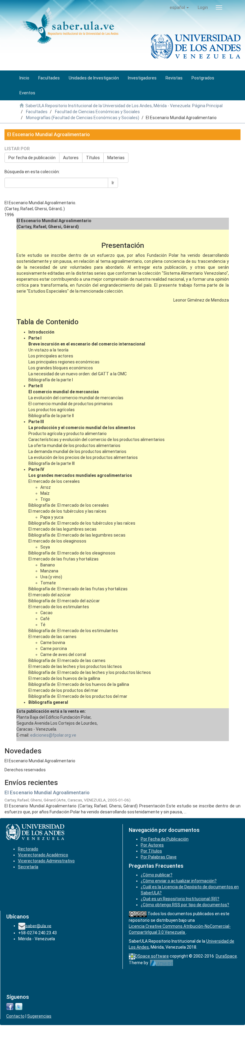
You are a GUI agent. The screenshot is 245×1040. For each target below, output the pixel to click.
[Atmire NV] (161, 962)
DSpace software (152, 956)
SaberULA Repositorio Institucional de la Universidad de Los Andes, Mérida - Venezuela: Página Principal (124, 105)
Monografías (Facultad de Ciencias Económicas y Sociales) (82, 117)
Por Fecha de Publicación (165, 839)
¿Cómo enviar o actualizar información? (179, 880)
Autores (71, 157)
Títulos (93, 157)
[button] (179, 7)
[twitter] (18, 1006)
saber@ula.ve (38, 925)
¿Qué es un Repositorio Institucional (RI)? (180, 898)
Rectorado (28, 849)
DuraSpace (226, 956)
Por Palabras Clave (159, 857)
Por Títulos (151, 851)
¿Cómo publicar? (156, 874)
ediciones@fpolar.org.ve (53, 735)
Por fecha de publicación (32, 157)
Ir (113, 182)
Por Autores (152, 845)
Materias (116, 157)
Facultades (37, 111)
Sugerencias (39, 1016)
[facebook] (9, 1006)
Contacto (15, 1016)
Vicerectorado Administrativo (46, 860)
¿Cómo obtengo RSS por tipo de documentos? (185, 904)
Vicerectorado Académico (43, 854)
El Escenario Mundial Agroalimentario (47, 792)
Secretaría (28, 866)
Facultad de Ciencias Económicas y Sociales (97, 111)
